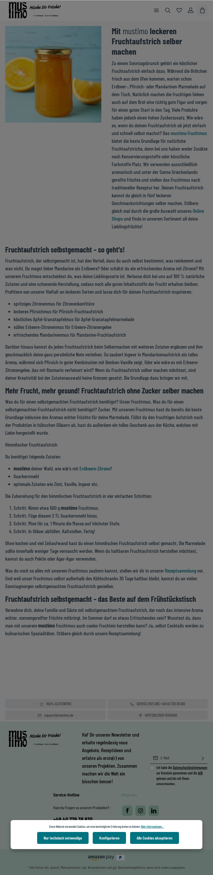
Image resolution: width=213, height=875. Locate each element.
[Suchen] (168, 10)
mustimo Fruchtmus (189, 133)
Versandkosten (97, 867)
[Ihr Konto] (190, 10)
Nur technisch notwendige (63, 837)
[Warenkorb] (202, 10)
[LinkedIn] (154, 811)
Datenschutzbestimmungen (190, 767)
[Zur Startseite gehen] (38, 10)
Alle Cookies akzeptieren (154, 837)
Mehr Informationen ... (152, 826)
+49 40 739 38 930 (72, 819)
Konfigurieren (109, 837)
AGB (200, 773)
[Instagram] (140, 811)
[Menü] (156, 10)
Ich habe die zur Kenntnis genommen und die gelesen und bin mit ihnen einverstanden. (181, 775)
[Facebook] (127, 811)
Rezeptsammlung (180, 570)
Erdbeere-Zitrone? (95, 468)
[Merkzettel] (179, 10)
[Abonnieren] (203, 758)
